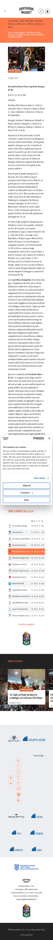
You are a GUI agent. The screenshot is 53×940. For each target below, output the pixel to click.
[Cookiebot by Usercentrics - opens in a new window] (33, 438)
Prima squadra (19, 33)
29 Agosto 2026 (15, 703)
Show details (39, 478)
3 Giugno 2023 (13, 78)
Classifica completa (26, 624)
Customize (25, 493)
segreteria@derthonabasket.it (26, 899)
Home (10, 33)
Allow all (26, 486)
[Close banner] (49, 438)
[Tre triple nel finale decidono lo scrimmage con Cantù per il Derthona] (26, 679)
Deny (26, 500)
